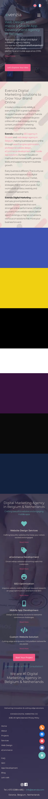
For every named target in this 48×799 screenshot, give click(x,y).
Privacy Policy (33, 718)
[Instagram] (22, 784)
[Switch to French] (39, 5)
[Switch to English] (35, 5)
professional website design (18, 147)
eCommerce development (17, 151)
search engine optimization (26, 144)
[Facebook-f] (26, 784)
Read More (10, 56)
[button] (42, 755)
